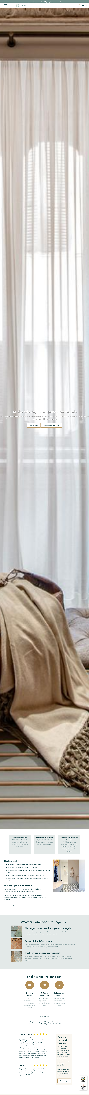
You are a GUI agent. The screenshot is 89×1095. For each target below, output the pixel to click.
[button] (6, 418)
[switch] (83, 1088)
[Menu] (86, 1077)
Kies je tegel (34, 425)
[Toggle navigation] (5, 5)
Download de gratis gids (51, 425)
